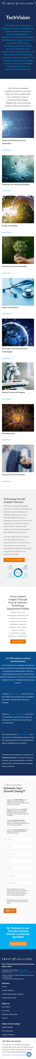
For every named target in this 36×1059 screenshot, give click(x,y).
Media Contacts (7, 1027)
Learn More (6, 150)
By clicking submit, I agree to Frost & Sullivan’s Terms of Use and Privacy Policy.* (17, 901)
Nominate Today (18, 944)
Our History (6, 1007)
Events (4, 987)
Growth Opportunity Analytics (13, 994)
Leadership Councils (9, 998)
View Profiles (18, 641)
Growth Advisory (8, 990)
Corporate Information (10, 1014)
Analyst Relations (8, 1035)
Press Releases (7, 1031)
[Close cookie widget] (33, 1040)
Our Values (6, 1011)
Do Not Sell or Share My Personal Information (16, 1055)
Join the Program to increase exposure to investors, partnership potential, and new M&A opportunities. (18, 823)
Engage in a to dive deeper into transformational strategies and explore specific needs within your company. (18, 802)
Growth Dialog (23, 970)
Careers (5, 1018)
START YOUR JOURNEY (14, 560)
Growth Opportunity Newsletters (23, 972)
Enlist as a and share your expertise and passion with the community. (17, 831)
